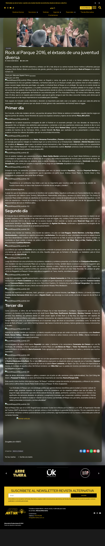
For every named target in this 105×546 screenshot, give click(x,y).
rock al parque (18, 451)
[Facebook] (5, 8)
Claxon (8, 48)
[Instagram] (8, 8)
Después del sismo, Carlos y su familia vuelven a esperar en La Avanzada (30, 3)
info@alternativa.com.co (36, 517)
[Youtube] (10, 8)
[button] (95, 3)
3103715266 (38, 515)
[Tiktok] (13, 8)
